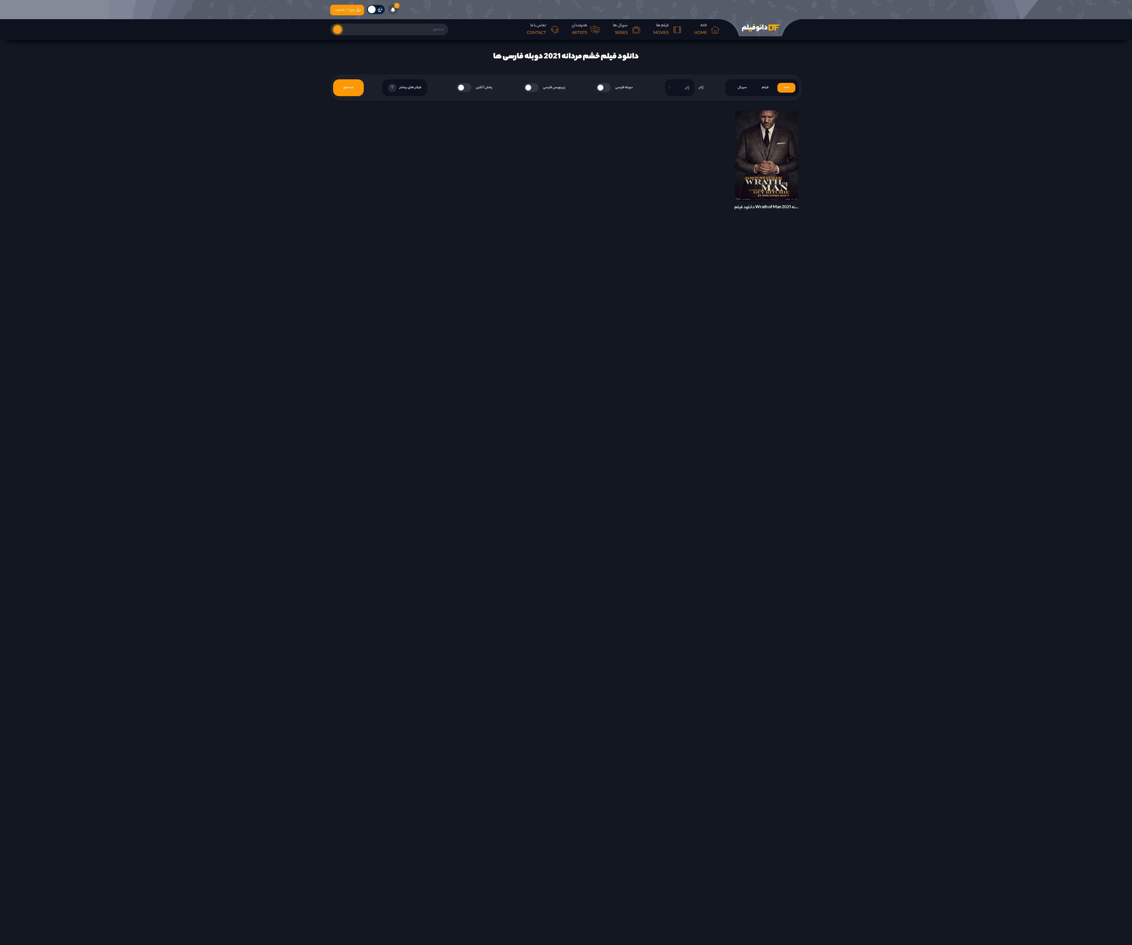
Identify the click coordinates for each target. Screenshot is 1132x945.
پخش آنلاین (484, 88)
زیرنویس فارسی (554, 88)
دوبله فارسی (624, 88)
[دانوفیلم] (760, 27)
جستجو (348, 88)
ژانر (701, 88)
